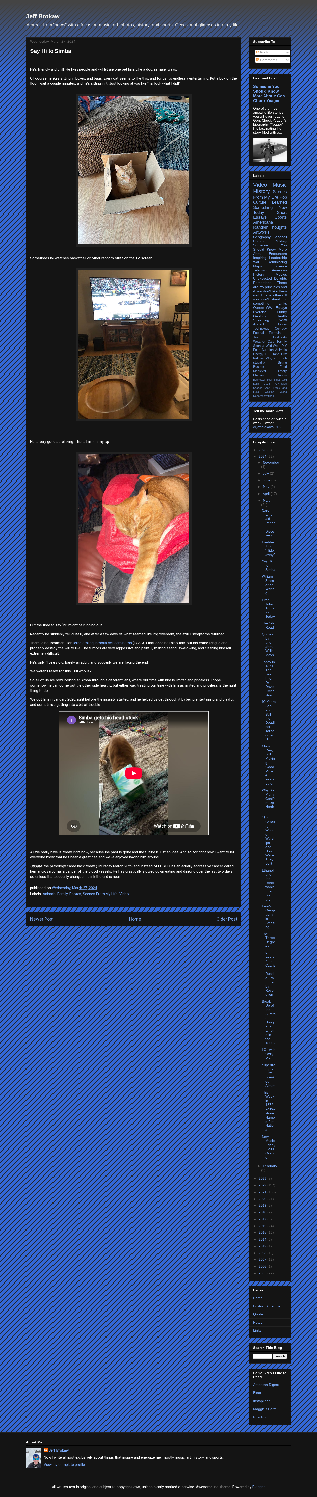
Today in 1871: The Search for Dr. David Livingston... (268, 678)
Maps (257, 266)
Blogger (258, 1487)
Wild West (273, 346)
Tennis (282, 375)
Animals (49, 894)
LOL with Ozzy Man (268, 1054)
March (268, 500)
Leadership (278, 258)
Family (62, 894)
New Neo (260, 1417)
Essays (281, 308)
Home (135, 919)
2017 (263, 1219)
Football (258, 333)
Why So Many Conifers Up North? (269, 800)
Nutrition (268, 350)
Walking (269, 391)
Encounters (278, 254)
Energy (258, 354)
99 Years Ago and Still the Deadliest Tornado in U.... (269, 720)
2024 (263, 456)
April (267, 494)
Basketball (259, 379)
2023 (263, 1178)
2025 (263, 450)
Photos (75, 894)
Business (259, 367)
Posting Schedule (266, 1306)
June (267, 480)
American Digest (266, 1385)
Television (260, 270)
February (270, 1166)
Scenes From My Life (100, 894)
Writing (268, 395)
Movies (281, 274)
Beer (269, 379)
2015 (263, 1232)
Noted (258, 1322)
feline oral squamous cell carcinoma (102, 643)
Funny (282, 312)
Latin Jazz (261, 383)
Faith (256, 350)
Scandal (259, 346)
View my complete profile (64, 1464)
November (271, 462)
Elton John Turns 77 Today (268, 608)
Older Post (227, 919)
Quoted (259, 308)
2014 (263, 1239)
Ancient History (270, 324)
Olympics (281, 383)
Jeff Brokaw (43, 16)
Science (280, 266)
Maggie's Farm (265, 1409)
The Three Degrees (268, 940)
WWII (270, 308)
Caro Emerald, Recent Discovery (269, 522)
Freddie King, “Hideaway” (268, 548)
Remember (262, 283)
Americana (263, 222)
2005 (263, 1273)
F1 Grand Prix (276, 354)
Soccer (257, 387)
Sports (281, 217)
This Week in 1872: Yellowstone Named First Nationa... (269, 1111)
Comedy (281, 328)
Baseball (280, 237)
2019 (263, 1205)
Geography (262, 237)
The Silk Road (268, 625)
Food (283, 367)
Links (283, 303)
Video (124, 894)
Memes (258, 375)
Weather (259, 341)
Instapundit (261, 1401)
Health (282, 316)
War (256, 262)
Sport (267, 387)
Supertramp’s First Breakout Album (268, 1075)
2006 (263, 1266)
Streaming (261, 320)
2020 (263, 1199)
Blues (277, 379)
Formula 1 (278, 333)
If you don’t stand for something (270, 299)
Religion (258, 358)
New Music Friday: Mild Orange (268, 1147)
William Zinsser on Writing (268, 584)
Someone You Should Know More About (270, 249)
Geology (259, 316)
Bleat (257, 1393)
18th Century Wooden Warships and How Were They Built (268, 840)
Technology (261, 328)
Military (281, 241)
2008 (263, 1253)
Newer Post (41, 919)
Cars (271, 341)
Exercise (259, 312)
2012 (263, 1246)
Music (280, 185)
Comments (268, 60)
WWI (283, 320)
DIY (284, 346)
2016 (263, 1226)
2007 (263, 1259)
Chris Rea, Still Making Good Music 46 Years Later (268, 764)
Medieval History (270, 371)
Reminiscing (277, 262)
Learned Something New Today (270, 207)
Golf (284, 379)
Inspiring (259, 258)
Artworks (261, 232)
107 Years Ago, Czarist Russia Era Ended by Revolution (269, 973)
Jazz (256, 337)
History (261, 191)
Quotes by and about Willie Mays (268, 644)
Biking (282, 362)
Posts (264, 52)
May (266, 487)
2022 (263, 1185)
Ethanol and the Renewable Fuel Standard (268, 885)
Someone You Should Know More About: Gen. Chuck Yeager (269, 93)
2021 (263, 1192)
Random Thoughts (270, 227)
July (266, 473)
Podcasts (280, 337)
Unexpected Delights (270, 278)
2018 (263, 1212)
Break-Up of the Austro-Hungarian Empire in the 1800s (269, 1022)
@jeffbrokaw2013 (267, 427)
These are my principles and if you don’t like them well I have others (270, 289)
